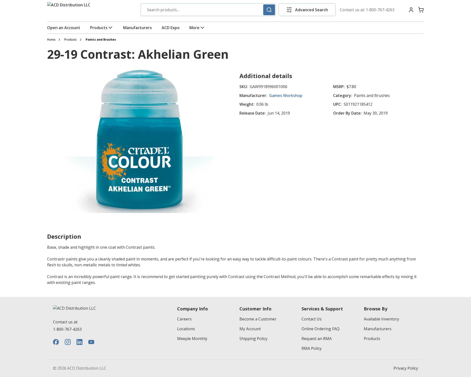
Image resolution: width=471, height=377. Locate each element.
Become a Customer (257, 319)
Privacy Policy (405, 368)
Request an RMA (316, 338)
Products (98, 27)
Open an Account (63, 27)
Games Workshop (285, 95)
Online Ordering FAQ (320, 328)
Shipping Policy (253, 338)
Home (51, 40)
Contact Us (311, 319)
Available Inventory (381, 319)
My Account (250, 328)
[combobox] (208, 9)
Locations (186, 328)
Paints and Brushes (101, 40)
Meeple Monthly (192, 338)
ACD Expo (171, 27)
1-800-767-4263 (380, 9)
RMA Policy (311, 348)
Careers (184, 319)
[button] (307, 9)
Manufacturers (137, 27)
